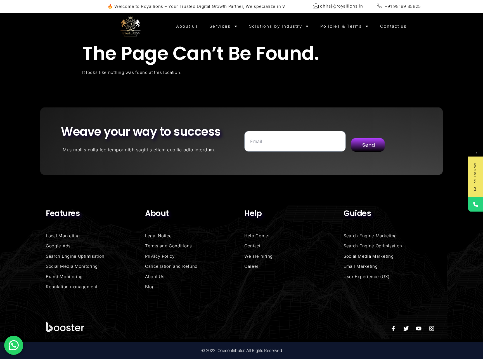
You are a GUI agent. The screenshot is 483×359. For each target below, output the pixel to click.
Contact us (393, 26)
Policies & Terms (341, 26)
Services (220, 26)
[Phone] (475, 204)
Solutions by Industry (275, 26)
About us (187, 26)
